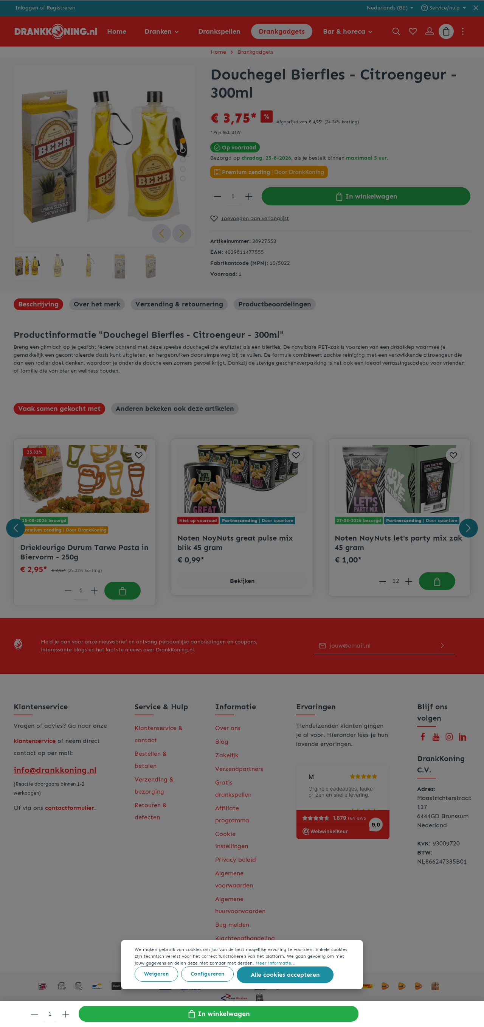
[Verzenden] (442, 645)
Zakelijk (227, 755)
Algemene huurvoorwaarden (240, 905)
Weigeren (156, 974)
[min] (217, 196)
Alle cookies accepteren (285, 974)
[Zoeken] (396, 31)
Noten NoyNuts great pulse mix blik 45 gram (235, 542)
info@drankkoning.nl (55, 770)
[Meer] (462, 31)
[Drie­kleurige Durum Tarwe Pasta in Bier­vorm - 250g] (84, 479)
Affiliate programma (232, 814)
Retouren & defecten (151, 811)
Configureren (207, 974)
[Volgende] (181, 233)
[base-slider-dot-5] (183, 179)
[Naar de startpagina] (56, 31)
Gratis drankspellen (233, 788)
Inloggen (26, 8)
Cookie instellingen (231, 840)
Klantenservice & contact (159, 734)
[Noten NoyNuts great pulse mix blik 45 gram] (242, 479)
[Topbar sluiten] (475, 8)
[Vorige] (161, 233)
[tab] (38, 304)
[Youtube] (437, 739)
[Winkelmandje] (446, 31)
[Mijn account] (429, 31)
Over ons (227, 728)
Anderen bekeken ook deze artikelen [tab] (175, 408)
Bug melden (232, 924)
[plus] (249, 196)
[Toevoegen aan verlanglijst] (138, 455)
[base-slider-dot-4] (183, 169)
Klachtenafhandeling (245, 938)
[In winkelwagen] (122, 591)
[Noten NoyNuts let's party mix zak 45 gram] (399, 479)
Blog (221, 741)
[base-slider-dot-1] (183, 141)
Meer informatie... (276, 963)
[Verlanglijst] (412, 31)
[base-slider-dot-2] (183, 150)
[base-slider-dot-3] (183, 160)
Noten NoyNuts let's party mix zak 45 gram (398, 542)
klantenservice (35, 740)
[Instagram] (450, 739)
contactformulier (69, 807)
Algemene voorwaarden (234, 879)
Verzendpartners (239, 768)
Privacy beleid (235, 859)
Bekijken (242, 580)
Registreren (61, 8)
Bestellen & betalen (151, 759)
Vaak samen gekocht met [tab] (59, 408)
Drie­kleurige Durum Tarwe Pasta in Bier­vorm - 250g (84, 552)
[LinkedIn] (462, 739)
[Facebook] (424, 739)
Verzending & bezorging (154, 785)
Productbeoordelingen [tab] (274, 304)
